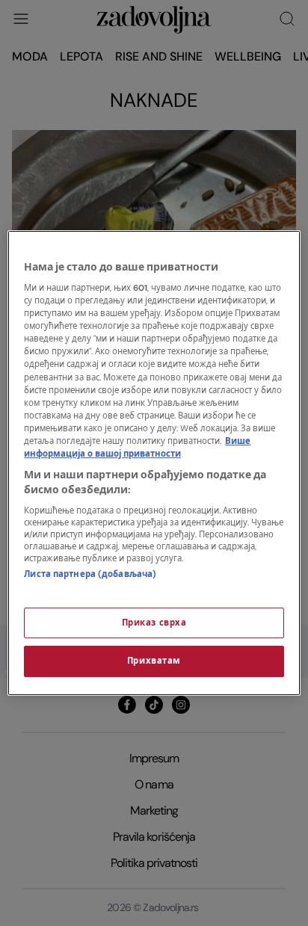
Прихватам (154, 661)
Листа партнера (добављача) (90, 574)
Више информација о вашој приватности (137, 448)
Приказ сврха (154, 623)
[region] (153, 463)
